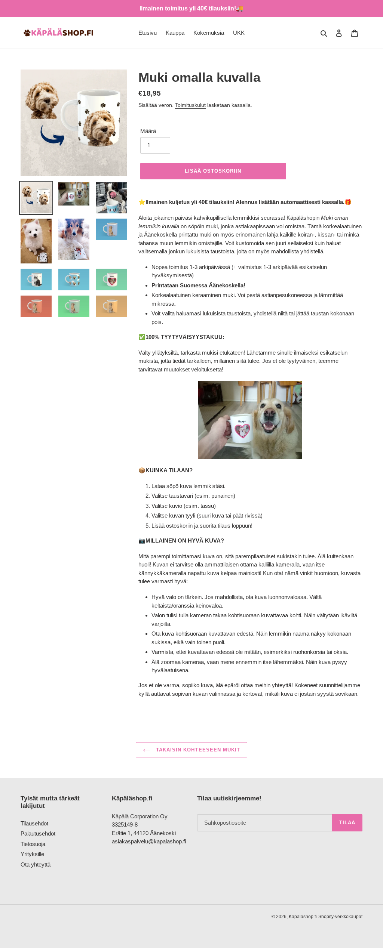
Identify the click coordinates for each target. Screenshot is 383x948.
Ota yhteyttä (35, 864)
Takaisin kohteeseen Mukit (197, 750)
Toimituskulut (190, 105)
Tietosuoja (33, 844)
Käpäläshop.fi (303, 916)
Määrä (148, 131)
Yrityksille (32, 854)
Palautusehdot (38, 833)
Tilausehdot (34, 823)
